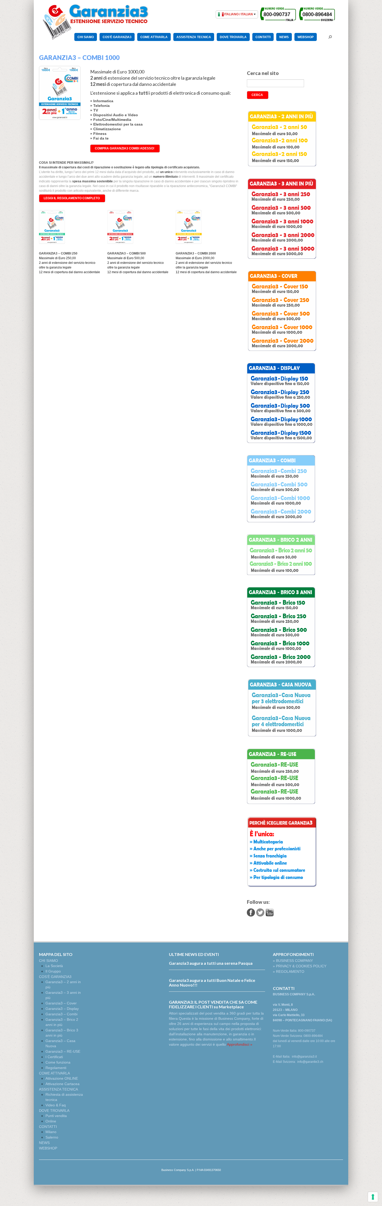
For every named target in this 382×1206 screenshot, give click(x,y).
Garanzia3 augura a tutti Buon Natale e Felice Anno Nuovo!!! (212, 982)
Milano (50, 1132)
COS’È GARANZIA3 (117, 37)
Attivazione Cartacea (62, 1084)
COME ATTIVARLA (154, 37)
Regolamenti (55, 1068)
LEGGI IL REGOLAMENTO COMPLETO (72, 198)
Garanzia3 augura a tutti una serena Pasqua (211, 963)
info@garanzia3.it (304, 1056)
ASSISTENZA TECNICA (193, 37)
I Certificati (54, 1057)
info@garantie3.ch (310, 1062)
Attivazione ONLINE (61, 1078)
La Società (54, 966)
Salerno (51, 1137)
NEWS (284, 37)
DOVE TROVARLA (233, 37)
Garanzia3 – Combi (61, 1014)
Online (50, 1121)
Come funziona (57, 1062)
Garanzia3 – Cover (61, 1003)
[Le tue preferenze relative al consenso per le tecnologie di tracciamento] (373, 1197)
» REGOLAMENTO (288, 971)
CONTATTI (263, 37)
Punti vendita (56, 1116)
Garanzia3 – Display (62, 1009)
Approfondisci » (239, 1044)
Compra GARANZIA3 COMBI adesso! (124, 148)
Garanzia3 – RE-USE (62, 1051)
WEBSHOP (306, 37)
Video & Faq (55, 1105)
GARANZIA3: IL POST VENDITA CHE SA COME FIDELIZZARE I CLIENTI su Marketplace (213, 1004)
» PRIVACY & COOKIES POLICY (299, 966)
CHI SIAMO (85, 37)
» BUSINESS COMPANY (293, 961)
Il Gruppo (53, 971)
